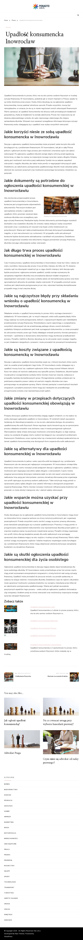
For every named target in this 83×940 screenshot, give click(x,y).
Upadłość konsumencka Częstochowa (45, 644)
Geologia (8, 806)
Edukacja (8, 800)
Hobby (7, 811)
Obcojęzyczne (10, 844)
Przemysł (8, 860)
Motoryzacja (10, 833)
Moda (6, 828)
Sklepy (7, 871)
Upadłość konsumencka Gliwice (43, 628)
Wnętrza (8, 915)
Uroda (7, 904)
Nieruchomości (11, 838)
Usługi (7, 909)
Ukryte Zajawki (11, 898)
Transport (9, 887)
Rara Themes (19, 934)
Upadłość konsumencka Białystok (44, 621)
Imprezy (7, 817)
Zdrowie (8, 920)
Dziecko (7, 795)
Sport (7, 877)
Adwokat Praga (12, 753)
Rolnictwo (9, 866)
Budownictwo (11, 790)
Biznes (7, 784)
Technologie (10, 882)
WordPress (8, 936)
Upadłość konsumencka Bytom (43, 635)
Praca (7, 849)
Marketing (9, 822)
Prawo (8, 27)
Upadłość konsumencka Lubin (42, 607)
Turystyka (9, 893)
